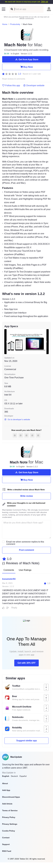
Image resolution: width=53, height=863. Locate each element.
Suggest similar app (26, 740)
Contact (6, 837)
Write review (26, 496)
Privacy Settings (9, 824)
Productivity (15, 24)
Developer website (35, 85)
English (5, 776)
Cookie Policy (8, 831)
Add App (6, 790)
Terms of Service (10, 810)
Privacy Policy (8, 817)
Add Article (7, 803)
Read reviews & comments (13, 79)
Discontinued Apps (11, 797)
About (5, 783)
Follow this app (12, 85)
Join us (44, 1)
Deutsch (14, 776)
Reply (14, 607)
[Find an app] (11, 9)
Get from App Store (28, 59)
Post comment (26, 550)
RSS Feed (6, 851)
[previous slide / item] (6, 341)
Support (6, 844)
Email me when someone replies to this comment (25, 543)
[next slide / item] (47, 341)
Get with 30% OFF (27, 662)
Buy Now (28, 67)
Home (4, 24)
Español (23, 776)
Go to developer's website (19, 419)
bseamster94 (8, 579)
